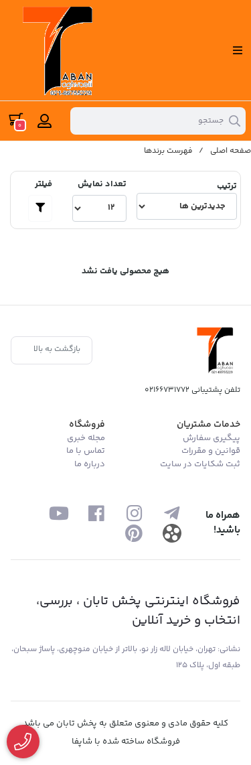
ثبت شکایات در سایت (200, 464)
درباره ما (89, 464)
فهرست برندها (168, 151)
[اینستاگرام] (134, 513)
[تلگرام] (171, 513)
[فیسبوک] (96, 513)
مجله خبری (86, 438)
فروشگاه (87, 424)
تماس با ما (85, 451)
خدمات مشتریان (208, 424)
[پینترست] (134, 533)
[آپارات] (171, 533)
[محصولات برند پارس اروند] (216, 350)
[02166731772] (23, 742)
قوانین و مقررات (210, 451)
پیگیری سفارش (211, 438)
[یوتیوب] (58, 513)
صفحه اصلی (230, 151)
